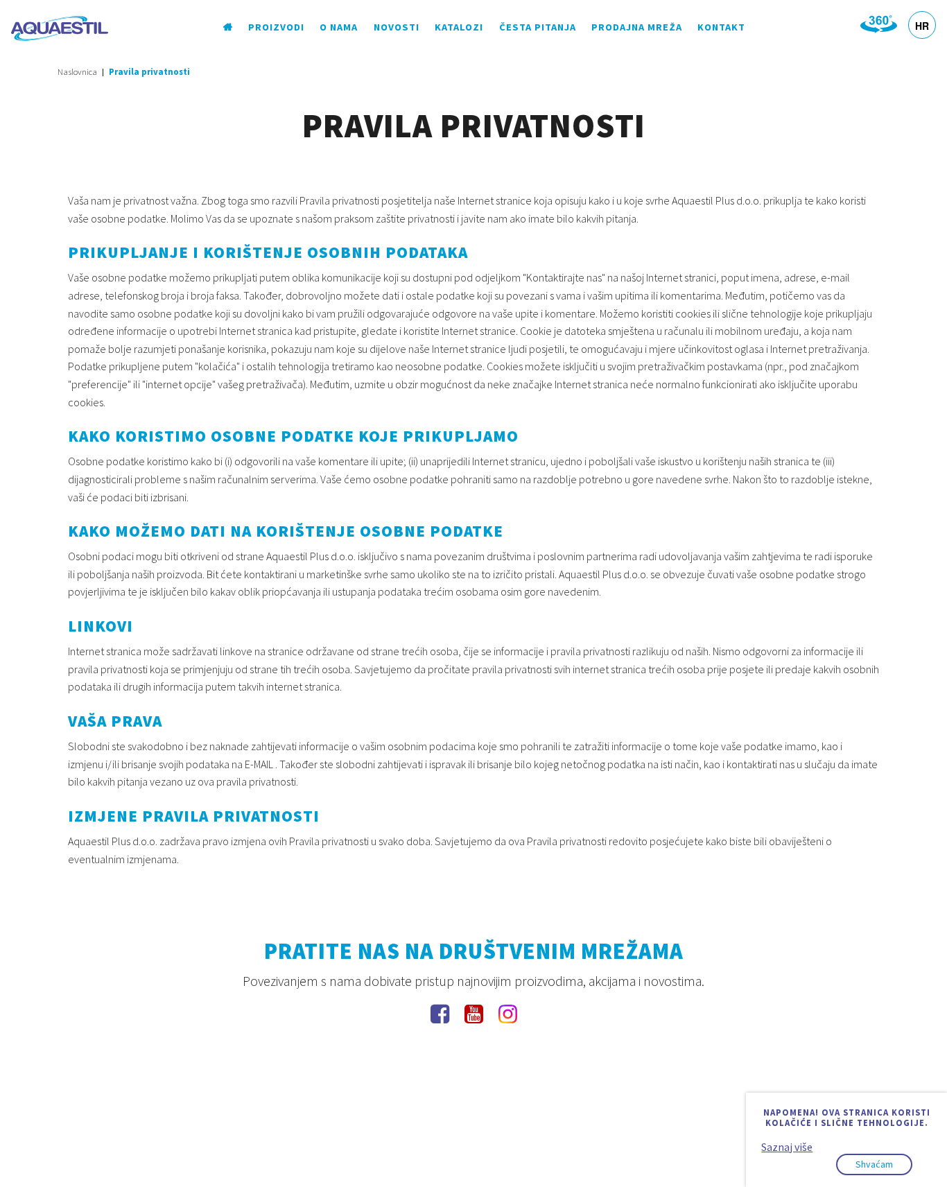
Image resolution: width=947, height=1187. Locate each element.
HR (922, 26)
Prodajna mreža (636, 27)
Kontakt (721, 27)
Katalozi (459, 27)
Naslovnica (77, 72)
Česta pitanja (537, 27)
